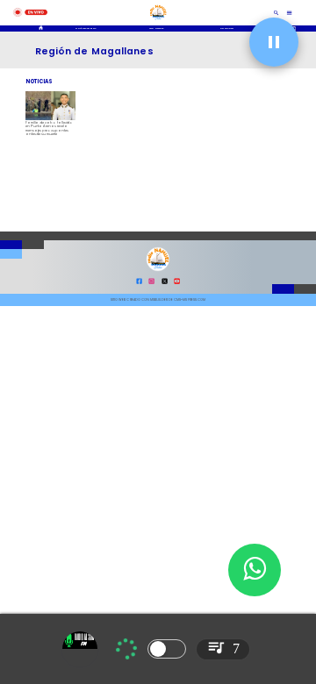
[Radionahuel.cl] (277, 12)
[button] (273, 42)
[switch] (166, 649)
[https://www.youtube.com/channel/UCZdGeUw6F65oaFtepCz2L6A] (177, 283)
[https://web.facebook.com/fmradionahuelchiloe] (139, 283)
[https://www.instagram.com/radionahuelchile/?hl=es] (151, 283)
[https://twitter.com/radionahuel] (165, 283)
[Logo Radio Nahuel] (158, 21)
